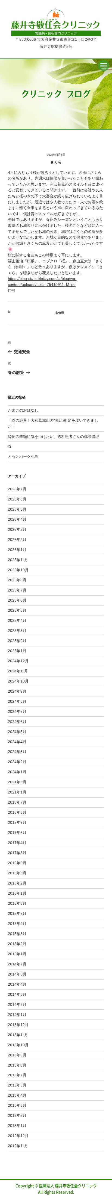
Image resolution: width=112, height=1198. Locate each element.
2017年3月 (17, 853)
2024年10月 (18, 681)
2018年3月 (17, 812)
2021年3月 (17, 782)
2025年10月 (18, 570)
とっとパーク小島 (23, 456)
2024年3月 (17, 751)
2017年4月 (17, 842)
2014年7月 (17, 964)
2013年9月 (17, 1055)
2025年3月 (17, 630)
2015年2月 (17, 944)
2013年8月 (17, 1065)
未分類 (59, 313)
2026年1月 (17, 549)
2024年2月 (17, 762)
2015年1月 (17, 954)
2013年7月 (17, 1075)
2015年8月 (17, 903)
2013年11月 (18, 1035)
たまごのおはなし (23, 410)
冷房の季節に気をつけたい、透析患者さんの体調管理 (53, 436)
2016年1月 (17, 893)
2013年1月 (17, 1125)
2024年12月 (18, 661)
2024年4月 (17, 742)
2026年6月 (17, 499)
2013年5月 (17, 1085)
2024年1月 (17, 772)
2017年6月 (17, 832)
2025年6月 (17, 600)
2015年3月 (17, 934)
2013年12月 (18, 1025)
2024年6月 (17, 721)
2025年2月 (17, 640)
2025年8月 (17, 580)
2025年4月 (17, 620)
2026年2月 (17, 539)
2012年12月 (18, 1135)
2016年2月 (17, 883)
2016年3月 (17, 873)
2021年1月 (17, 792)
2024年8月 (17, 701)
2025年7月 (17, 590)
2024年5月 (17, 732)
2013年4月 (17, 1095)
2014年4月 (17, 984)
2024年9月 (17, 691)
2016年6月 (17, 863)
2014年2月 (17, 1004)
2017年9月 (17, 822)
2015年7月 (17, 913)
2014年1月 (17, 1014)
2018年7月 (17, 802)
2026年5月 (17, 509)
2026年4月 (17, 519)
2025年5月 (17, 610)
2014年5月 (17, 974)
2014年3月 (17, 994)
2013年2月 (17, 1115)
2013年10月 (18, 1045)
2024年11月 (18, 671)
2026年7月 (17, 489)
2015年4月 (17, 923)
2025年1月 (17, 651)
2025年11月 (18, 560)
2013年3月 (17, 1105)
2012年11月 (18, 1146)
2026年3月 (17, 529)
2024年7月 (17, 711)
